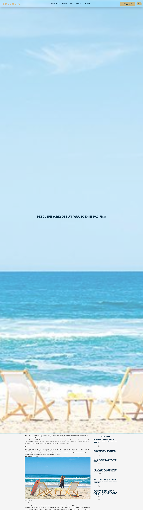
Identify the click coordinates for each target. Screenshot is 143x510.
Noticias (64, 3)
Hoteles (78, 3)
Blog (71, 3)
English (87, 3)
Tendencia (54, 3)
